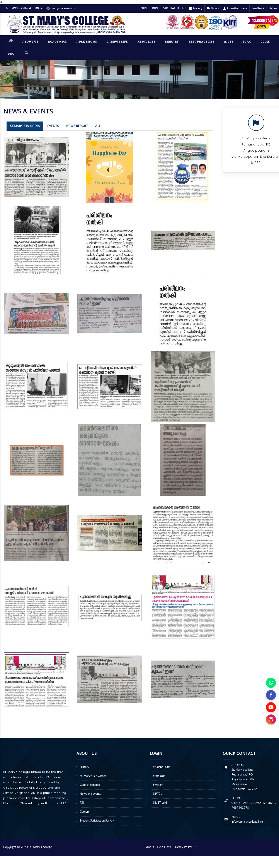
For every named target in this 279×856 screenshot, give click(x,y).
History (84, 767)
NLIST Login (160, 802)
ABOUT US (30, 41)
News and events (90, 794)
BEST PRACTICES (201, 41)
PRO (11, 54)
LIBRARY (172, 41)
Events (53, 126)
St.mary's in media (25, 126)
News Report (77, 126)
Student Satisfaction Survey (97, 820)
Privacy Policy (183, 847)
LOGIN (265, 41)
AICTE (228, 41)
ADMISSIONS (86, 41)
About (151, 847)
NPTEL (157, 794)
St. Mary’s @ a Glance (93, 776)
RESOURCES (146, 41)
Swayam (158, 785)
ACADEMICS (57, 41)
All (97, 126)
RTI (82, 802)
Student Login (161, 767)
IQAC (247, 41)
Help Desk (165, 847)
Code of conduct (90, 785)
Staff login (159, 776)
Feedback (258, 8)
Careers (85, 811)
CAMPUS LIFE (117, 41)
